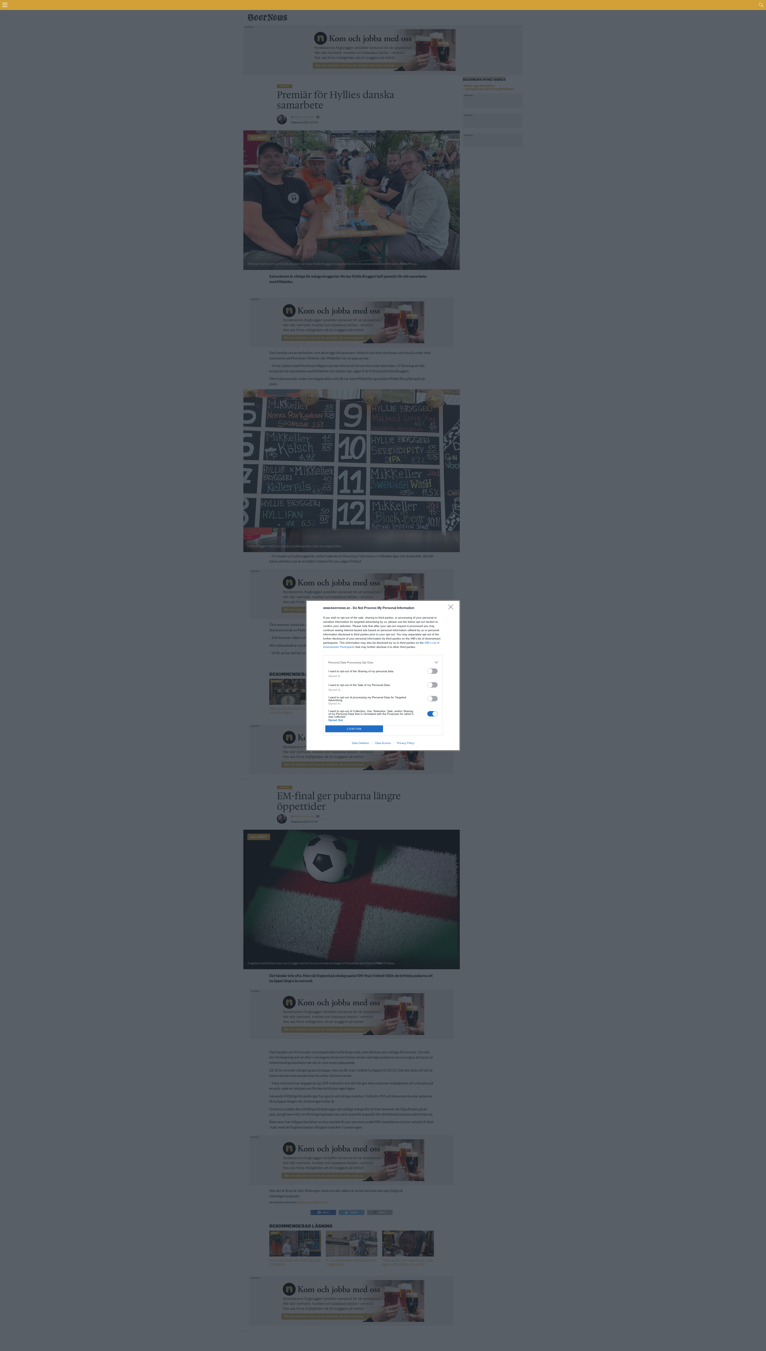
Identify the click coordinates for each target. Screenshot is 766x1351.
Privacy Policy (405, 743)
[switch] (432, 671)
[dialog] (383, 675)
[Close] (452, 608)
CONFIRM (354, 728)
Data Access (383, 743)
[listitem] (383, 662)
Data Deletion (360, 743)
